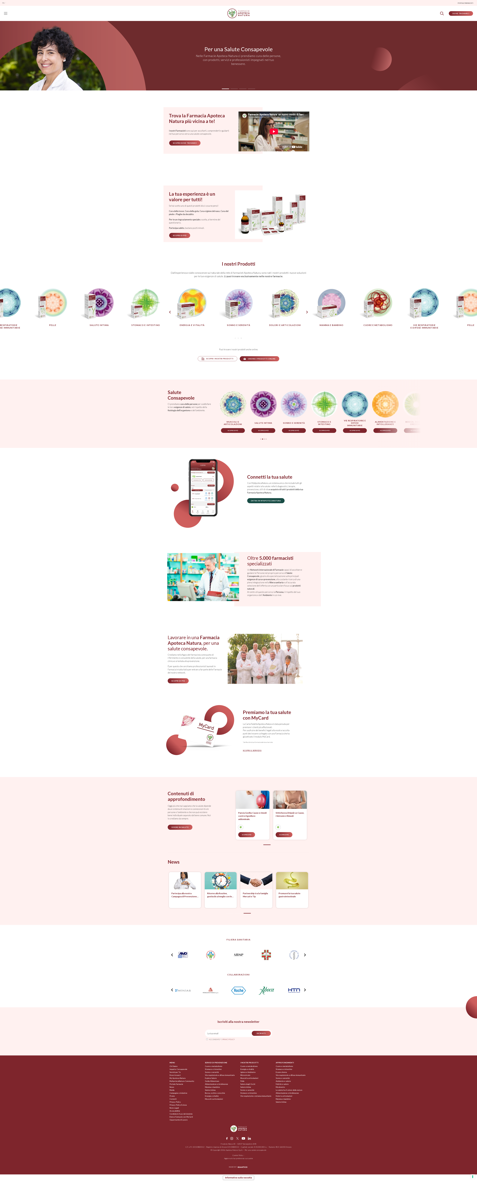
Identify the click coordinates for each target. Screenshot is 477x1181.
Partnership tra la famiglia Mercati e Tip (255, 895)
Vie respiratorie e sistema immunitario (255, 1096)
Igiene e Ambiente (248, 1072)
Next (307, 312)
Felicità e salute (282, 1084)
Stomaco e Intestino (213, 1069)
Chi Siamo (174, 1066)
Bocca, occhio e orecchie (215, 1093)
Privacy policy (228, 1039)
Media (172, 1090)
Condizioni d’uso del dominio (181, 1114)
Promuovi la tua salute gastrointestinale (289, 895)
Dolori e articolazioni (284, 1096)
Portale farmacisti (465, 3)
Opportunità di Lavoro (179, 1120)
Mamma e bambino (212, 1087)
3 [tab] (241, 338)
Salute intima (210, 1090)
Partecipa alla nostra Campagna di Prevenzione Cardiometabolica (184, 895)
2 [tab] (238, 338)
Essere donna (281, 1072)
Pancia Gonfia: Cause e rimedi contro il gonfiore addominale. (252, 815)
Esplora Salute (211, 1078)
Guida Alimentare (212, 1081)
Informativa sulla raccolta (238, 1177)
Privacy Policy (175, 1102)
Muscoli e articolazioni (214, 1099)
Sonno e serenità (212, 1072)
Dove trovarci (175, 1075)
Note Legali (174, 1108)
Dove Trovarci (461, 13)
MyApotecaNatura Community (182, 1081)
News (172, 1087)
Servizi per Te (175, 1072)
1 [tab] (235, 338)
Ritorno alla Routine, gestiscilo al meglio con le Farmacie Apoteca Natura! (220, 895)
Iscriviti (261, 1033)
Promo (172, 1096)
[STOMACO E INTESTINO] (240, 827)
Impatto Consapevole (178, 1069)
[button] (260, 439)
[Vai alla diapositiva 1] (229, 913)
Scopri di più (141, 430)
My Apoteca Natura (177, 1078)
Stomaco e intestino (248, 1093)
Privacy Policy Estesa (178, 1105)
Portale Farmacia (176, 1084)
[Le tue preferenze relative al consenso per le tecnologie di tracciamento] (472, 1176)
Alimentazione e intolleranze (216, 1084)
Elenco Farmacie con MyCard (181, 1117)
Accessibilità (175, 1111)
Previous (167, 312)
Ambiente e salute (283, 1081)
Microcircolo (245, 1075)
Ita (3, 3)
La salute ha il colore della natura (289, 1090)
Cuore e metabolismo (213, 1066)
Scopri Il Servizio (252, 750)
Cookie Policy (237, 1155)
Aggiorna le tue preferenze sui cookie (238, 1158)
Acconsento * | (222, 1039)
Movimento (280, 1087)
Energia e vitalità (212, 1096)
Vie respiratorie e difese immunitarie (220, 1075)
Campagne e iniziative (178, 1093)
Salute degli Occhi (247, 1084)
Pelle (242, 1081)
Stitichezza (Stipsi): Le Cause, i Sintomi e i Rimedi (290, 814)
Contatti (173, 1099)
